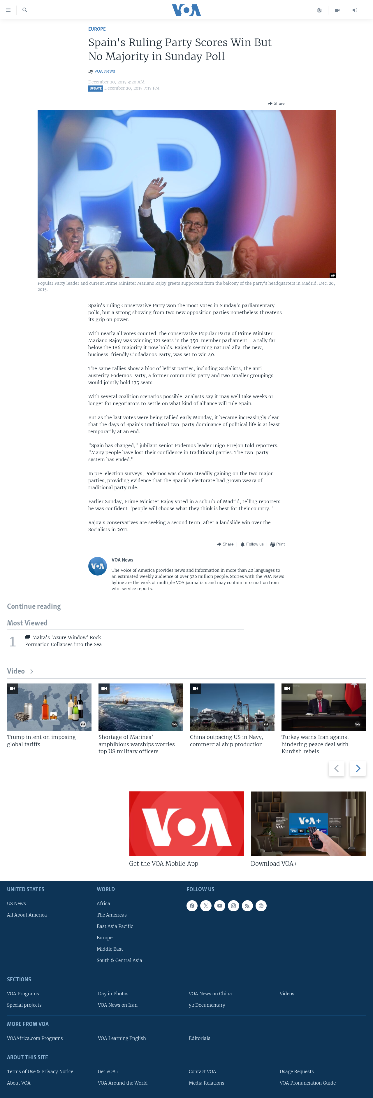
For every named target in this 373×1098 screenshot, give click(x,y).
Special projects (24, 1005)
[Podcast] (261, 905)
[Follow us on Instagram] (233, 905)
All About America (27, 915)
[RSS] (247, 905)
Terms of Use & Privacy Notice (40, 1071)
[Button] (276, 103)
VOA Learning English (122, 1038)
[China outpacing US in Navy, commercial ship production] (232, 707)
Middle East (110, 949)
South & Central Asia (119, 960)
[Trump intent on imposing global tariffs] (49, 707)
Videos (287, 993)
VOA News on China (210, 993)
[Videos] (337, 10)
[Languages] (319, 10)
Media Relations (206, 1083)
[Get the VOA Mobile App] (186, 823)
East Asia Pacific (115, 926)
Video (16, 672)
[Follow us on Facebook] (192, 905)
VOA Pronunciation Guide (308, 1083)
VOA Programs (23, 993)
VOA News (104, 71)
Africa (103, 903)
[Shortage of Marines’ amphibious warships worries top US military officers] (140, 707)
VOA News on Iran (118, 1005)
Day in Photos (113, 993)
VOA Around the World (123, 1083)
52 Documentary (207, 1005)
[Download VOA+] (308, 823)
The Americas (112, 915)
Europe (97, 29)
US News (16, 903)
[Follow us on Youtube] (219, 905)
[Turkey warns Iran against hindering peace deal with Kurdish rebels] (323, 707)
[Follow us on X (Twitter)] (205, 905)
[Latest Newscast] (355, 10)
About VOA (19, 1083)
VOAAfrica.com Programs (35, 1038)
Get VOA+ (108, 1071)
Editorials (199, 1038)
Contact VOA (202, 1071)
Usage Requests (297, 1071)
